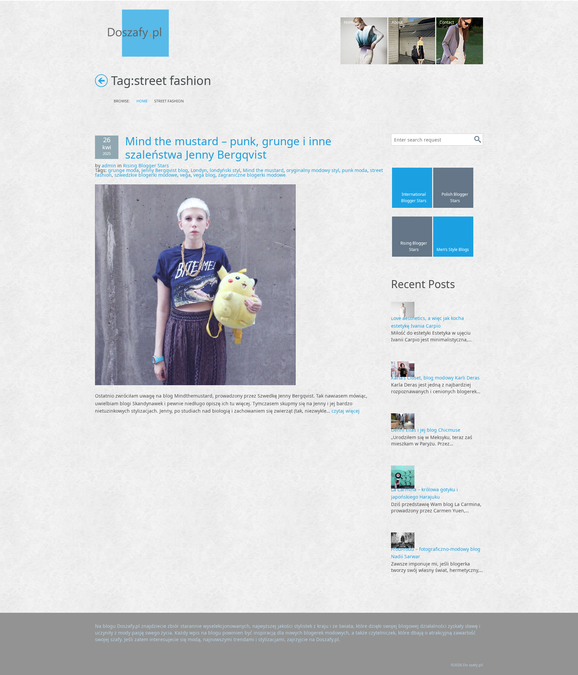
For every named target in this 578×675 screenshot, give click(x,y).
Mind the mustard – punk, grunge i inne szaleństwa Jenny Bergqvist (228, 148)
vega (185, 175)
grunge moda (123, 170)
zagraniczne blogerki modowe (252, 175)
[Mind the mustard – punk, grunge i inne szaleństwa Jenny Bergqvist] (195, 284)
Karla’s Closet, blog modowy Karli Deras (435, 377)
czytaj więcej (345, 411)
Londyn (199, 170)
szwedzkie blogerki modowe (145, 175)
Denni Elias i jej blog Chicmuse (425, 430)
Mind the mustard (263, 170)
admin (109, 165)
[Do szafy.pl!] (145, 34)
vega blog (204, 175)
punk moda (354, 170)
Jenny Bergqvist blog (164, 170)
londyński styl (225, 170)
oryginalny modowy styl (312, 170)
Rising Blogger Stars (146, 165)
